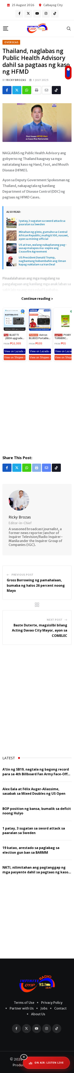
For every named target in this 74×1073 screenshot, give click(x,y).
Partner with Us (22, 1008)
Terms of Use (24, 1003)
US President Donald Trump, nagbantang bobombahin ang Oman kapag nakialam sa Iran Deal (42, 261)
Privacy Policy (51, 1003)
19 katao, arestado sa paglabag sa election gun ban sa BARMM (30, 850)
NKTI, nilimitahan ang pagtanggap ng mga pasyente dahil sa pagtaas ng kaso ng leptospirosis (35, 872)
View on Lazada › (14, 351)
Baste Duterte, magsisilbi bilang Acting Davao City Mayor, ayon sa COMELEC (39, 630)
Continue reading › (37, 299)
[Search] (69, 28)
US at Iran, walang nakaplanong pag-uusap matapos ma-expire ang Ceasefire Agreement (43, 248)
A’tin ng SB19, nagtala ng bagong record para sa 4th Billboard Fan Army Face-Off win (35, 774)
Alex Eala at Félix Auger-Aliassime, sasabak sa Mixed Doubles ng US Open (33, 791)
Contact (60, 1008)
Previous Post (23, 574)
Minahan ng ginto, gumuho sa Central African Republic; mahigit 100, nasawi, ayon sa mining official (43, 235)
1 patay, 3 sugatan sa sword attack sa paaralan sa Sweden (42, 222)
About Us (38, 1014)
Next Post (54, 619)
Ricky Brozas (16, 79)
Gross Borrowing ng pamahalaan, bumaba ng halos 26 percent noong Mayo (36, 585)
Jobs (43, 1008)
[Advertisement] (37, 407)
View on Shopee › (14, 357)
